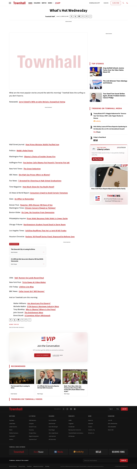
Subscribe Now (58, 355)
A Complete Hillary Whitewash (37, 315)
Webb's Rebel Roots (25, 150)
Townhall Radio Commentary (75, 433)
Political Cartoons (13, 433)
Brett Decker (14, 394)
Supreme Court (33, 439)
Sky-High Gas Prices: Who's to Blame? (34, 175)
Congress (31, 423)
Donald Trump (32, 427)
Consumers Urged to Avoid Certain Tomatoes (49, 193)
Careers (90, 427)
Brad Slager (52, 430)
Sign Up (123, 460)
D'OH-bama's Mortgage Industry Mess (43, 306)
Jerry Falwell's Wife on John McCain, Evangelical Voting (42, 102)
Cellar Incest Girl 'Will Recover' (32, 291)
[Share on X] (71, 16)
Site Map (47, 466)
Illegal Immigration (34, 436)
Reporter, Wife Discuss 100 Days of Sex (36, 205)
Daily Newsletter (112, 427)
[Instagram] (67, 409)
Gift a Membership (112, 423)
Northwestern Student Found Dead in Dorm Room (44, 224)
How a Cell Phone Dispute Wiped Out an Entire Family (108, 189)
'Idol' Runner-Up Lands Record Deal (29, 278)
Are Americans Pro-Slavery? (39, 303)
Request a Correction (38, 466)
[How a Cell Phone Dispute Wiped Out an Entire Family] (109, 176)
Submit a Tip (91, 430)
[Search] (123, 3)
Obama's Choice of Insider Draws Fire (39, 156)
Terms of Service (13, 466)
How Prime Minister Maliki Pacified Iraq (42, 144)
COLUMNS (37, 3)
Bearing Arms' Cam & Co (74, 430)
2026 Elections (32, 420)
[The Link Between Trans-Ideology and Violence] (96, 84)
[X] (63, 409)
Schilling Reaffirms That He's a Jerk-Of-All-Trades (45, 230)
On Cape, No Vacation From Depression (37, 212)
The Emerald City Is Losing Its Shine (20, 387)
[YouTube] (74, 409)
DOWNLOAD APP (94, 3)
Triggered (70, 423)
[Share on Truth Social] (75, 16)
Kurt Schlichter (52, 420)
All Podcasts (71, 436)
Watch (10, 430)
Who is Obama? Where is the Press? (41, 309)
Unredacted (71, 427)
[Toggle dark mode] (127, 3)
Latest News (12, 423)
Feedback (29, 466)
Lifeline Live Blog (26, 287)
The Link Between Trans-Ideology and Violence (115, 82)
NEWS (30, 3)
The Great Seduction (32, 169)
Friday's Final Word (99, 137)
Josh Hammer (52, 436)
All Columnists (52, 439)
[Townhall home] (15, 409)
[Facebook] (71, 409)
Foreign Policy (32, 433)
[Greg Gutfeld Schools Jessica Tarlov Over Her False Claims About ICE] (96, 71)
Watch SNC (111, 430)
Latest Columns (13, 427)
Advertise (90, 423)
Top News (11, 420)
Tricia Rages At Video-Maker (34, 282)
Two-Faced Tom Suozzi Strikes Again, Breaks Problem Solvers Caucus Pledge (114, 96)
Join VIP (124, 409)
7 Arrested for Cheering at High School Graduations (39, 181)
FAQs (117, 409)
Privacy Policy (22, 466)
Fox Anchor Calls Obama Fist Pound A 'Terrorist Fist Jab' (46, 162)
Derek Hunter (52, 423)
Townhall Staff (50, 16)
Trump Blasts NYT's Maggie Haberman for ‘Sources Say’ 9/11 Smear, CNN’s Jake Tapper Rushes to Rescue (109, 115)
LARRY (70, 420)
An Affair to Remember (24, 199)
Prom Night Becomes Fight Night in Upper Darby (47, 218)
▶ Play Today (97, 159)
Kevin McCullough (53, 427)
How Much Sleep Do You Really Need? (38, 187)
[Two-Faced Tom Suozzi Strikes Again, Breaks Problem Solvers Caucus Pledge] (96, 97)
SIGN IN (106, 3)
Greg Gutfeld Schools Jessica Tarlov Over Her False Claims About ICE (113, 70)
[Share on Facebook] (79, 16)
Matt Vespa (40, 394)
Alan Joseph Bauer (53, 433)
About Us (90, 420)
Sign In (111, 409)
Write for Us (91, 433)
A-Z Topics (32, 416)
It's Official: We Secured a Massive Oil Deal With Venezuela (48, 387)
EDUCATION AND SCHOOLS (16, 327)
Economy (31, 430)
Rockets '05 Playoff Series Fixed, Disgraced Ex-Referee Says (50, 236)
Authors (11, 439)
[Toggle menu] (10, 3)
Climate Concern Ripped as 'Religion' (40, 208)
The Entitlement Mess (34, 312)
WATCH (44, 3)
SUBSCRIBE (115, 3)
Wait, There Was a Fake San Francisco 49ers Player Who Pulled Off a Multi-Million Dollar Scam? (74, 389)
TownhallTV (12, 436)
